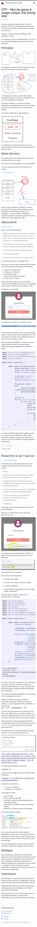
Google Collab (6, 725)
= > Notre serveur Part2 (9, 460)
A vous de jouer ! (6, 226)
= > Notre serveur (7, 172)
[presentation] (14, 708)
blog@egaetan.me (6, 913)
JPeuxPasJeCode (13, 2)
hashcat (9, 733)
